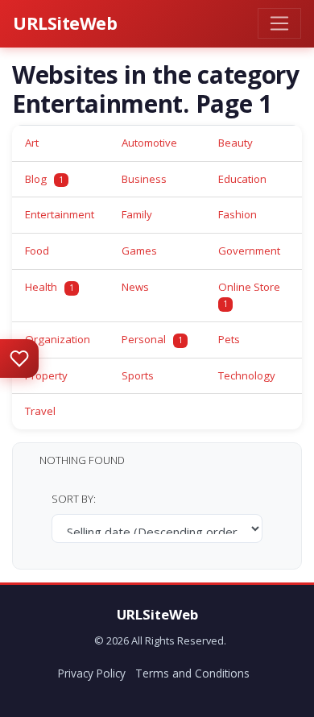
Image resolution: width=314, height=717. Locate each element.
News (135, 287)
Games (139, 250)
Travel (40, 411)
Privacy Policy (92, 673)
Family (137, 214)
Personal (152, 339)
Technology (246, 375)
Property (46, 375)
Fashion (237, 214)
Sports (138, 375)
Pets (229, 339)
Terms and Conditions (192, 673)
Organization (57, 339)
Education (242, 179)
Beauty (235, 142)
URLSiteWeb (65, 23)
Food (37, 250)
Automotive (149, 142)
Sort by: (74, 498)
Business (144, 179)
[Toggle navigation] (279, 23)
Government (249, 250)
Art (32, 142)
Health (49, 287)
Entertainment (59, 214)
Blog (44, 179)
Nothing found (82, 460)
